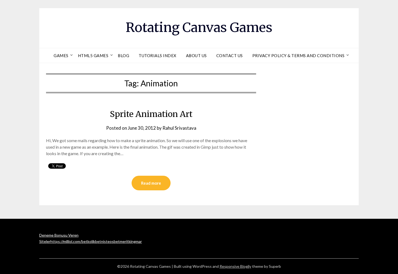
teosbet (113, 241)
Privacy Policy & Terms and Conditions (298, 55)
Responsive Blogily (235, 266)
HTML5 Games (93, 55)
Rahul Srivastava (179, 128)
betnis (100, 241)
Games (61, 55)
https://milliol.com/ (65, 241)
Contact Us (229, 55)
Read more (151, 183)
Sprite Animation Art (151, 114)
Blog (123, 55)
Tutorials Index (158, 55)
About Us (196, 55)
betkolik (88, 241)
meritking (128, 241)
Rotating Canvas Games (199, 27)
